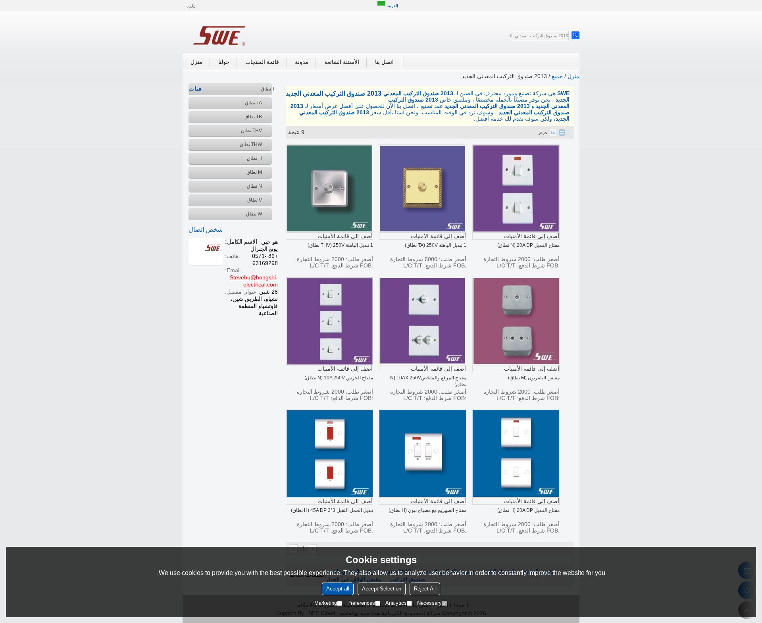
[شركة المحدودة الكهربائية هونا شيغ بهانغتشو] (220, 35)
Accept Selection (381, 589)
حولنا (223, 62)
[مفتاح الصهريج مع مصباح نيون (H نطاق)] (422, 454)
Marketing (325, 603)
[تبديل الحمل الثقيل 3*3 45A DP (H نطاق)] (329, 454)
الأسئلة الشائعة (341, 62)
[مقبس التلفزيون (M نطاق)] (516, 321)
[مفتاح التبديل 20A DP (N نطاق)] (516, 188)
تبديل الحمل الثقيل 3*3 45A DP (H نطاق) (332, 510)
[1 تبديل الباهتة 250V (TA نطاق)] (422, 188)
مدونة (301, 62)
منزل (196, 62)
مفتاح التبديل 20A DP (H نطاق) (528, 510)
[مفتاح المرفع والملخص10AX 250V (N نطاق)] (422, 321)
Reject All (425, 589)
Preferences (361, 603)
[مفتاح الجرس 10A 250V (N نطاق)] (329, 321)
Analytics (396, 603)
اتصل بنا (384, 62)
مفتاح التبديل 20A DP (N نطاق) (528, 245)
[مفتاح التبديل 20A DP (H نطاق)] (516, 454)
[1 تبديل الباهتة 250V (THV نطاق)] (329, 188)
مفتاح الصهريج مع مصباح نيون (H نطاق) (427, 510)
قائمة (553, 132)
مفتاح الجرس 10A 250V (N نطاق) (338, 378)
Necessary (429, 603)
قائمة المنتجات (262, 62)
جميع (557, 76)
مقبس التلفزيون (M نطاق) (534, 378)
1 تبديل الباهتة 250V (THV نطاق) (340, 245)
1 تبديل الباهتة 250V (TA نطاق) (435, 245)
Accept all (337, 589)
